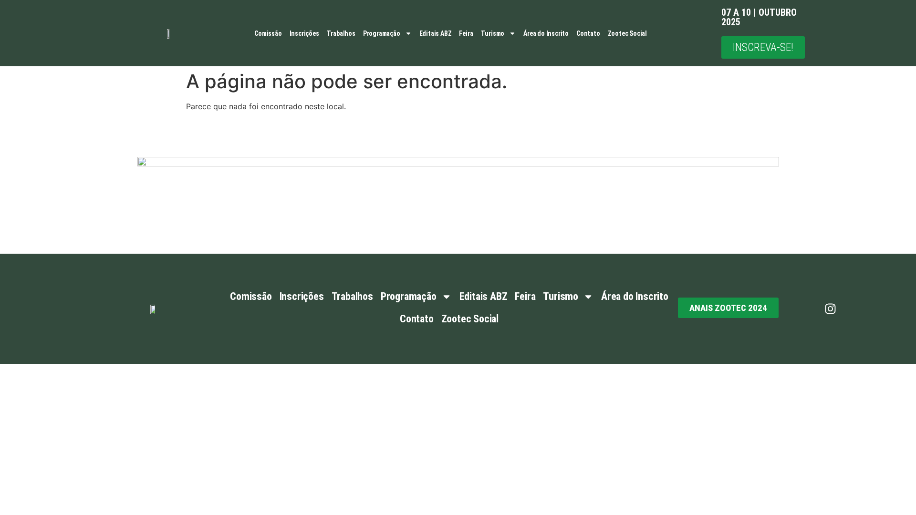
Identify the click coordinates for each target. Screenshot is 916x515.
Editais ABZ (435, 33)
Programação (381, 33)
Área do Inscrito (546, 33)
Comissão (267, 33)
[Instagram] (831, 308)
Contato (588, 33)
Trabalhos (341, 33)
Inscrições (304, 33)
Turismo (493, 33)
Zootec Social (627, 33)
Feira (466, 33)
